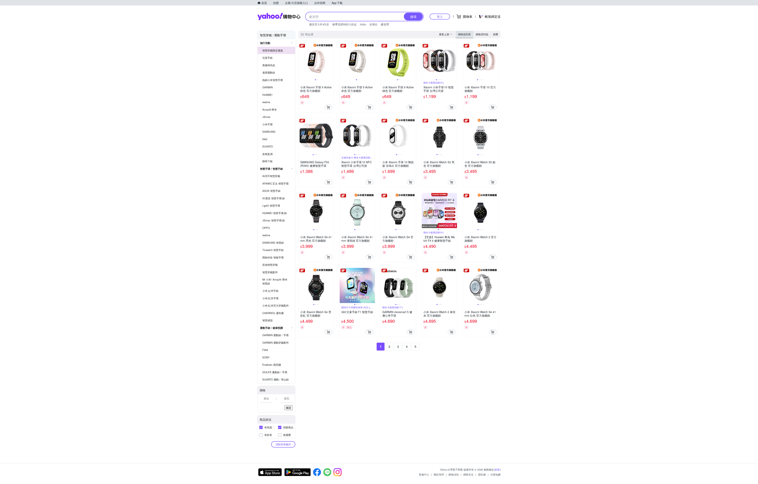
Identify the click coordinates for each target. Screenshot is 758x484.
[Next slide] (331, 61)
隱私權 (482, 474)
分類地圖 (495, 474)
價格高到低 (482, 34)
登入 (440, 16)
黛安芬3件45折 (319, 24)
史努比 (373, 24)
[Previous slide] (301, 61)
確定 (288, 407)
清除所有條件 (283, 444)
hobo (363, 24)
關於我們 (439, 474)
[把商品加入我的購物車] (328, 107)
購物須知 (453, 474)
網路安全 (468, 474)
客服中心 (424, 474)
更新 (497, 469)
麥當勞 (385, 24)
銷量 (495, 34)
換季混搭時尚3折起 (344, 24)
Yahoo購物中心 (278, 16)
